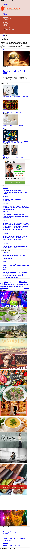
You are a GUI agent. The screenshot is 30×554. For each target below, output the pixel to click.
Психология (9, 20)
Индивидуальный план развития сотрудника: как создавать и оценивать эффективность (15, 97)
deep (10, 282)
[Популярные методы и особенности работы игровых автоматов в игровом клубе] (10, 109)
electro (13, 282)
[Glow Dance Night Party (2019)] (13, 306)
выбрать (2, 286)
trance (23, 284)
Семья (5, 25)
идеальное (12, 286)
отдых (10, 288)
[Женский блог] (10, 11)
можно (23, 286)
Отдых (5, 22)
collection (2, 282)
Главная (2, 35)
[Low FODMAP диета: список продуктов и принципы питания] (13, 384)
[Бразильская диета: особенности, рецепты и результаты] (13, 494)
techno (19, 284)
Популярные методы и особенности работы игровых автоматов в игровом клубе (14, 111)
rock (12, 284)
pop (9, 284)
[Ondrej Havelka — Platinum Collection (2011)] (13, 369)
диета (7, 286)
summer (14, 284)
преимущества (18, 288)
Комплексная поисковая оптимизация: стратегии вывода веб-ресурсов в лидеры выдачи (15, 142)
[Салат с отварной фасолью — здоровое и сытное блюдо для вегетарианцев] (13, 400)
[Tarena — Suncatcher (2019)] (13, 353)
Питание (5, 23)
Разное (5, 28)
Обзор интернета (10, 29)
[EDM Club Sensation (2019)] (13, 525)
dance (6, 282)
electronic (17, 282)
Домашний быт (7, 18)
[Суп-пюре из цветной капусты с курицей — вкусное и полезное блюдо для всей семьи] (13, 509)
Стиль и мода (7, 27)
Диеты (5, 24)
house (22, 281)
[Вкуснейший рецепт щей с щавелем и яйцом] (13, 322)
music (2, 284)
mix (26, 282)
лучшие (17, 286)
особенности (4, 288)
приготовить (26, 288)
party (7, 284)
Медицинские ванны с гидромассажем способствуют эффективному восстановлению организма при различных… (15, 127)
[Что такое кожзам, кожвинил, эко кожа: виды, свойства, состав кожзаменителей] (13, 478)
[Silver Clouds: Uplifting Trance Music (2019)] (13, 447)
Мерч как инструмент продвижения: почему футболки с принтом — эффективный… (14, 156)
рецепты (1, 289)
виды (27, 284)
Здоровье (6, 19)
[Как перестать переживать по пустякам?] (13, 462)
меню (20, 286)
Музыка (7, 30)
